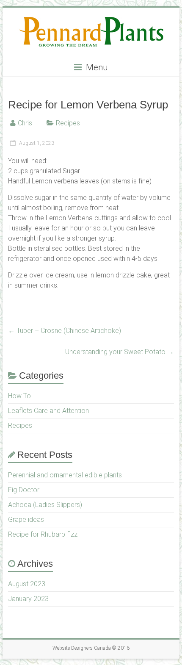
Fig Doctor (23, 490)
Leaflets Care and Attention (48, 411)
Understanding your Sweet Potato (119, 352)
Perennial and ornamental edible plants (65, 475)
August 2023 (26, 584)
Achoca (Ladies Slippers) (45, 505)
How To (19, 396)
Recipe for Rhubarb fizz (42, 534)
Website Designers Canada (81, 648)
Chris (25, 123)
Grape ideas (26, 519)
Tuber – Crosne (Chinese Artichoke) (64, 331)
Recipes (68, 123)
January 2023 (28, 599)
